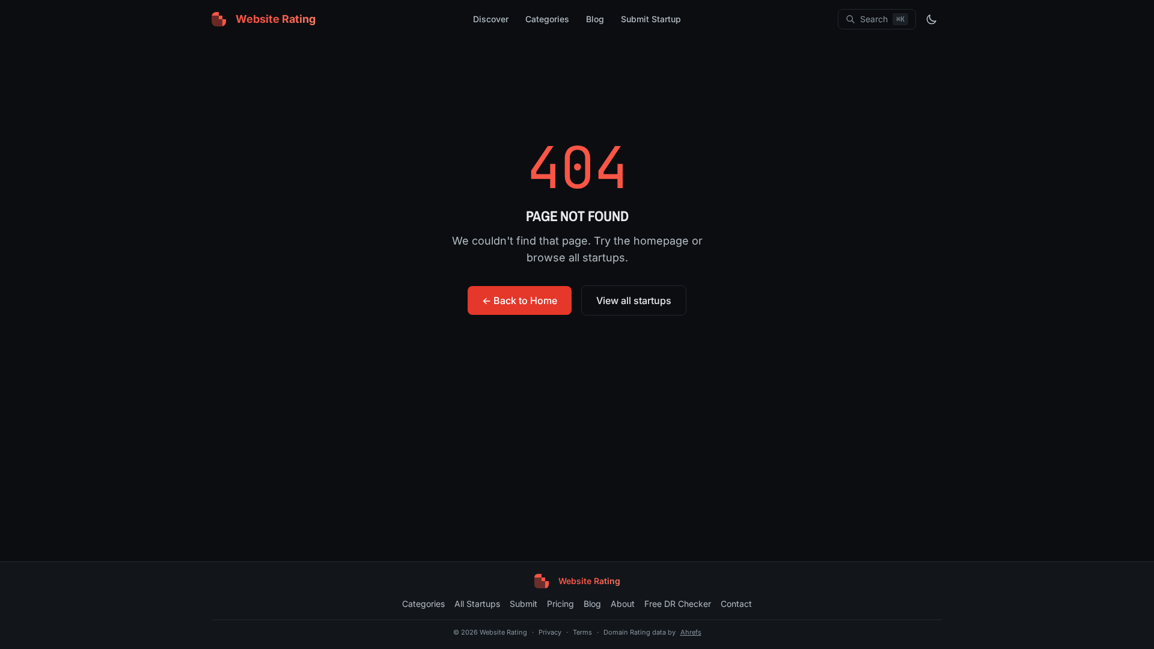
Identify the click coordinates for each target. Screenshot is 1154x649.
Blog (595, 19)
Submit (523, 604)
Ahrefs (690, 632)
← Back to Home (519, 300)
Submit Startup (651, 19)
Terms (582, 632)
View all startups (633, 300)
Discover (490, 19)
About (623, 604)
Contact (736, 604)
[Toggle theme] (931, 19)
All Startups (477, 604)
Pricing (560, 604)
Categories (547, 19)
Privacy (550, 632)
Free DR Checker (677, 604)
